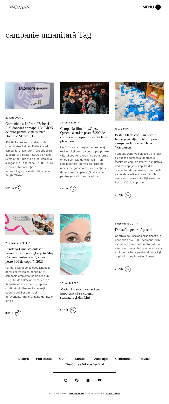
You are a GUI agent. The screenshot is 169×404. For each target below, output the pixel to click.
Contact (81, 359)
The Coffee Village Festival (84, 364)
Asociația (101, 359)
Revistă (145, 359)
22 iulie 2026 (13, 117)
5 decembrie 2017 (125, 223)
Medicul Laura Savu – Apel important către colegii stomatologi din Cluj (80, 293)
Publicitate (44, 359)
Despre (23, 359)
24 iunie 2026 (68, 122)
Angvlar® (113, 393)
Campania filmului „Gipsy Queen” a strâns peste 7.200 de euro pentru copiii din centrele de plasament (84, 135)
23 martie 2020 (69, 283)
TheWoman (76, 393)
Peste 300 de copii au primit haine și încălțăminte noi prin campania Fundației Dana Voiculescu (136, 141)
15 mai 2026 (122, 129)
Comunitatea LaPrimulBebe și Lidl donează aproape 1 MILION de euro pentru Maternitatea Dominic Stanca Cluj (29, 130)
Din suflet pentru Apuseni (133, 230)
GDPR (63, 359)
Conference (123, 359)
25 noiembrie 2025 (16, 243)
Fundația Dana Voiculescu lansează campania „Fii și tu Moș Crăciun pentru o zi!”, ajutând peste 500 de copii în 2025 (29, 255)
